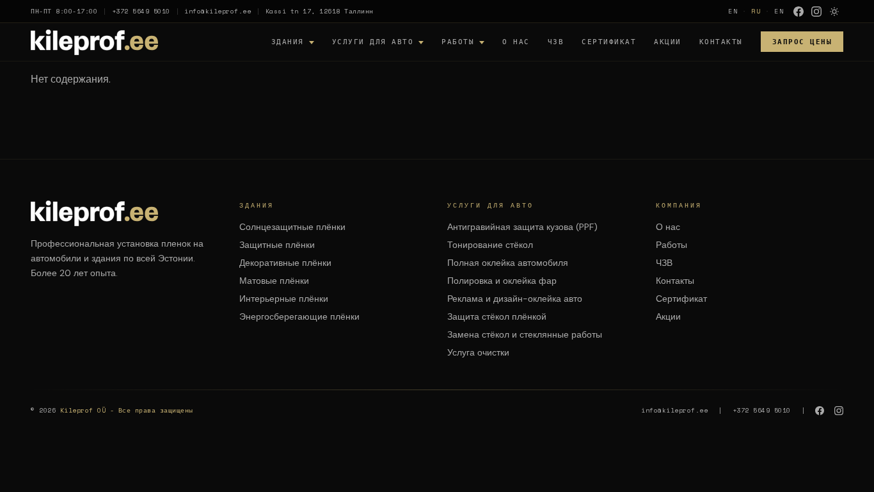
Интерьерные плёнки (283, 298)
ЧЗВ (556, 42)
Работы (457, 42)
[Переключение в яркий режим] (834, 11)
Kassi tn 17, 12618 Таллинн (320, 11)
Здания (287, 42)
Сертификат (609, 42)
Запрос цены (802, 42)
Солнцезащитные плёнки (292, 227)
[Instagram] (816, 11)
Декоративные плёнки (285, 262)
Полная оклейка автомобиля (507, 262)
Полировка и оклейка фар (502, 280)
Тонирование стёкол (490, 244)
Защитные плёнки (277, 244)
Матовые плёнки (274, 280)
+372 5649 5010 (141, 11)
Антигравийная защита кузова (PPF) (522, 227)
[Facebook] (798, 11)
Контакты (721, 42)
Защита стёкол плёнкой (496, 316)
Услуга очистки (478, 352)
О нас (516, 42)
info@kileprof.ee (217, 11)
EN (733, 11)
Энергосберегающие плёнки (299, 316)
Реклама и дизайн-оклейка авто (514, 298)
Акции (667, 42)
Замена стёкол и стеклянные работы (524, 334)
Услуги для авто (373, 42)
